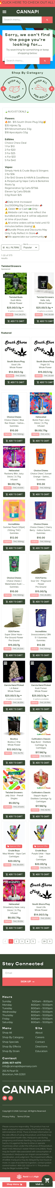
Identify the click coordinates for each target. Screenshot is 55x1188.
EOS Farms (40, 578)
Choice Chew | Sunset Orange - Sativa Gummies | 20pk (40, 476)
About (39, 1033)
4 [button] (27, 941)
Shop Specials (10, 1042)
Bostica (14, 739)
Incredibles (14, 524)
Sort (25, 244)
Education (41, 1051)
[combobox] (16, 307)
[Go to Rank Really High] (28, 1176)
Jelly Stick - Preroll (14, 795)
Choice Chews (14, 417)
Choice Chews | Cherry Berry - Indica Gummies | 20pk (41, 530)
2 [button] (16, 941)
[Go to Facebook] (4, 1098)
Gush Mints (16, 300)
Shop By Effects (11, 1047)
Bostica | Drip (14, 742)
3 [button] (22, 941)
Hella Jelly (45, 300)
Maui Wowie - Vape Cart (14, 853)
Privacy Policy (8, 1117)
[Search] (47, 20)
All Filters (12, 247)
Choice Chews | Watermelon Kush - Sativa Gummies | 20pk (14, 584)
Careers (39, 1037)
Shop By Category (13, 1037)
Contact (40, 1042)
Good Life (16, 364)
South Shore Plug (16, 361)
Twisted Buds (16, 297)
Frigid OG (45, 364)
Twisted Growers (45, 297)
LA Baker (14, 688)
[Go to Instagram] (10, 1098)
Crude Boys (14, 850)
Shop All (7, 1033)
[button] (4, 12)
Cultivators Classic (41, 739)
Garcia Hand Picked (14, 685)
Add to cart (17, 321)
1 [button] (10, 941)
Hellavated (41, 417)
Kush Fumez (41, 688)
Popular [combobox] (27, 247)
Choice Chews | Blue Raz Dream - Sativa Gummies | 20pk (14, 423)
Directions (41, 1047)
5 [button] (33, 941)
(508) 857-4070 (11, 1063)
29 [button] (44, 941)
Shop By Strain (11, 1051)
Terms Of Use (23, 1117)
